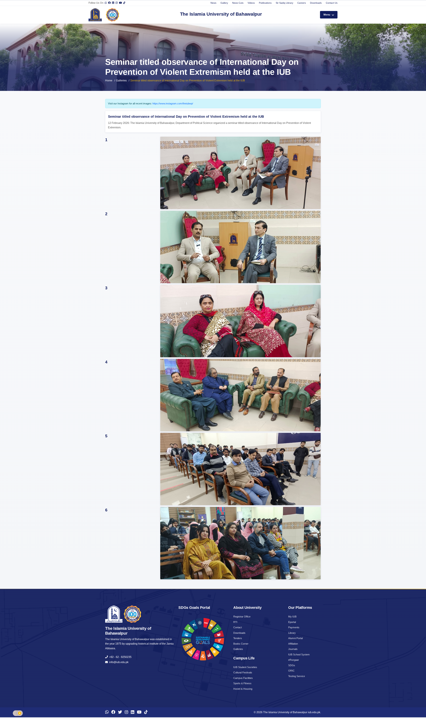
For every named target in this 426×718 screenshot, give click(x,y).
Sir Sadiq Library (284, 2)
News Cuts (237, 2)
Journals (293, 649)
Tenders (237, 638)
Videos (251, 2)
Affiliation (293, 643)
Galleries (121, 80)
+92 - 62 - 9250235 (119, 657)
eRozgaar (293, 659)
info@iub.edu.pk (118, 662)
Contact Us (331, 2)
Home (108, 80)
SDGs (291, 665)
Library (292, 632)
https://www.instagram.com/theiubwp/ (172, 103)
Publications (265, 2)
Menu (327, 14)
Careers (301, 2)
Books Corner (240, 643)
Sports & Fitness (242, 683)
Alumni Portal (295, 638)
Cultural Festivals (242, 672)
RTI (235, 622)
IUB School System (299, 654)
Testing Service (296, 676)
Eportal (292, 622)
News (213, 2)
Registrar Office (241, 616)
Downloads (316, 2)
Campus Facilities (243, 678)
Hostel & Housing (242, 688)
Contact (237, 627)
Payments (293, 627)
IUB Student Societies (245, 667)
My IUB (292, 616)
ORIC (291, 670)
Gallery (224, 2)
